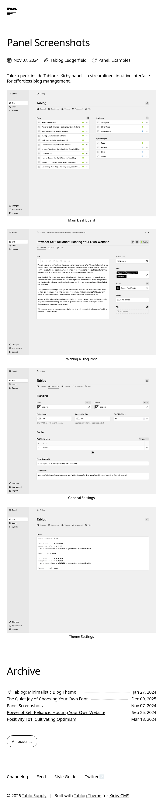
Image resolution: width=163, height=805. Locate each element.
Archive (23, 671)
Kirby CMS (119, 795)
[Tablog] (12, 12)
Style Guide (65, 777)
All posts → (22, 741)
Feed (41, 777)
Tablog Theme (87, 795)
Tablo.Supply (34, 795)
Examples (121, 60)
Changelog (17, 777)
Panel (103, 60)
